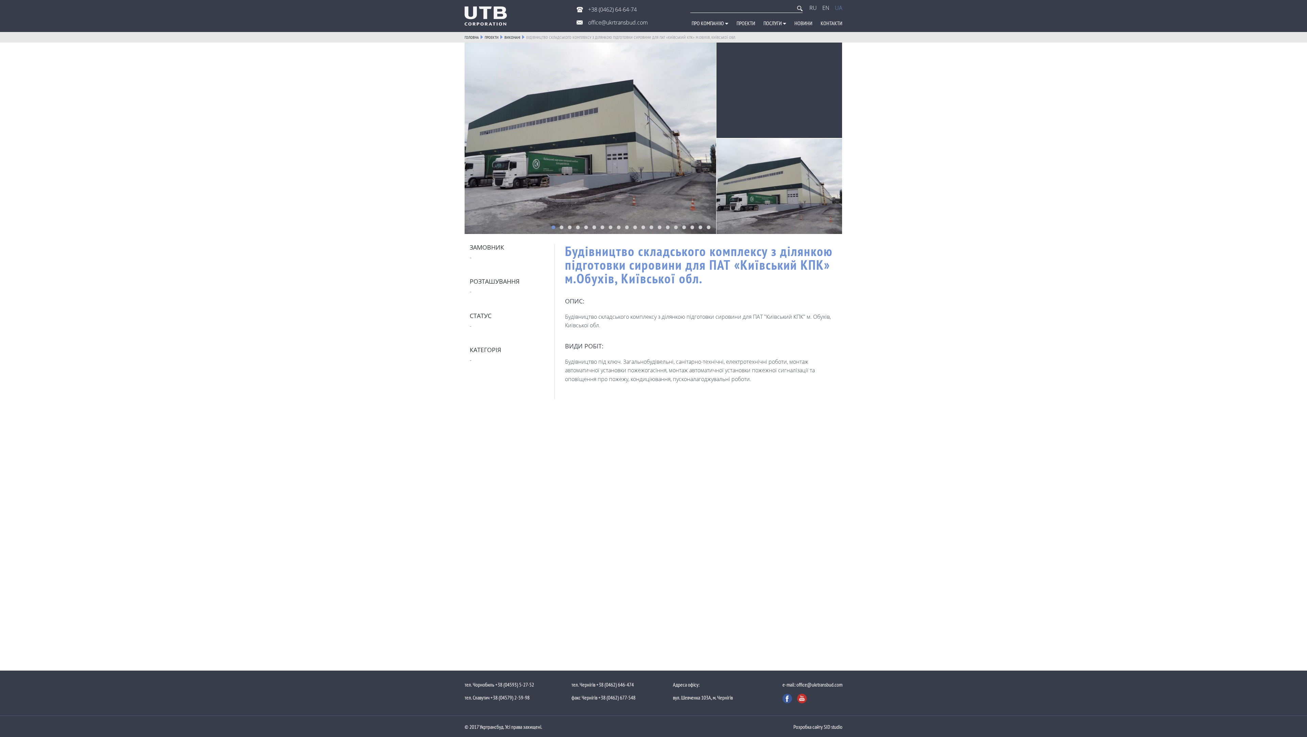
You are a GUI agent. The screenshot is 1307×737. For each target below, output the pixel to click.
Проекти (746, 23)
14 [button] (659, 227)
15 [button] (667, 227)
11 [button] (635, 227)
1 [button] (553, 227)
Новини (803, 23)
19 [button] (700, 227)
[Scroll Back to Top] (1297, 443)
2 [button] (561, 227)
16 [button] (676, 227)
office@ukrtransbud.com (617, 22)
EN (825, 8)
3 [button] (569, 227)
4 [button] (578, 227)
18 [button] (692, 227)
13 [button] (651, 227)
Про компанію (708, 23)
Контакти (831, 23)
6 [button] (594, 227)
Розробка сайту (808, 726)
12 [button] (643, 227)
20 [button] (708, 227)
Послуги (773, 23)
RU (813, 8)
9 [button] (618, 227)
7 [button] (602, 227)
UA (838, 8)
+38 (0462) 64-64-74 (612, 9)
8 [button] (610, 227)
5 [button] (586, 227)
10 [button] (627, 227)
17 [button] (684, 227)
